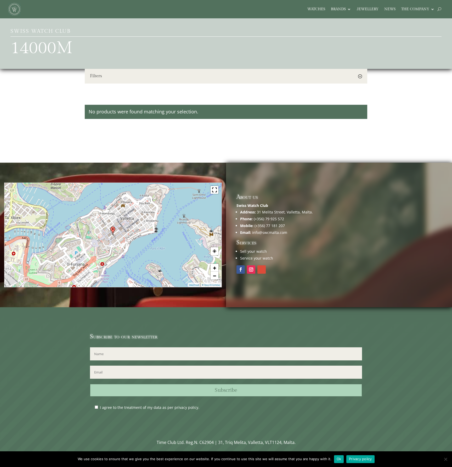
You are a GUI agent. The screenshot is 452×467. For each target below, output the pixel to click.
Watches (316, 9)
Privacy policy (360, 459)
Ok (339, 459)
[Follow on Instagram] (251, 269)
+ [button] (215, 267)
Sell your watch (253, 251)
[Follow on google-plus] (261, 269)
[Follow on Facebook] (240, 269)
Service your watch (256, 258)
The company (415, 9)
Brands (338, 9)
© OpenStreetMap (211, 285)
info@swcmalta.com (269, 232)
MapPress (194, 285)
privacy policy (186, 407)
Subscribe (226, 390)
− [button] (215, 275)
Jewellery (367, 9)
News (390, 9)
